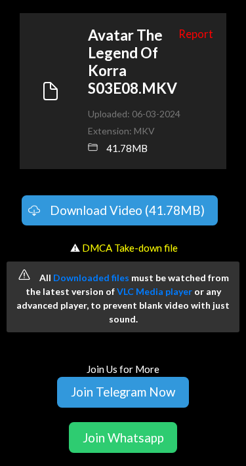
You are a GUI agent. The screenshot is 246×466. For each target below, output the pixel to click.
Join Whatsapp (123, 437)
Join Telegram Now (123, 391)
